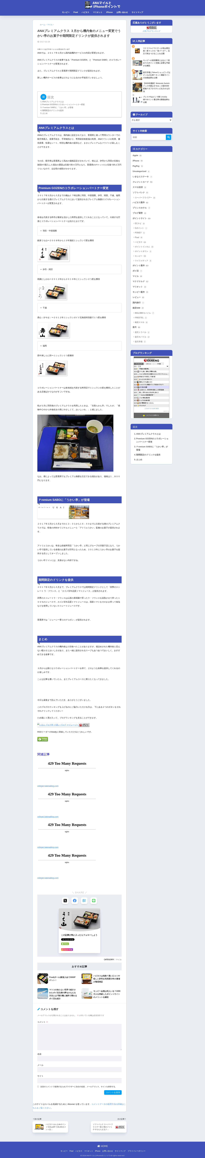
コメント (42, 1022)
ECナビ (139, 223)
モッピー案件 (140, 292)
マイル (119, 959)
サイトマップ (137, 12)
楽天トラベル (142, 332)
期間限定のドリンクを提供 (53, 110)
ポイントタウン (143, 251)
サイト (40, 1076)
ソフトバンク (140, 192)
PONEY (139, 233)
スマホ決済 (139, 187)
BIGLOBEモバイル (144, 313)
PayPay (138, 166)
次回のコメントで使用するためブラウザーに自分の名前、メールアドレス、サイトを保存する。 (78, 1087)
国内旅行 (138, 302)
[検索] (168, 137)
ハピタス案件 (140, 202)
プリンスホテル (141, 208)
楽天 (136, 327)
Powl (75, 12)
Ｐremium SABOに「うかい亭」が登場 (57, 107)
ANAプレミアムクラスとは (53, 102)
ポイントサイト (141, 218)
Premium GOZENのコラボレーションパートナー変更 (63, 104)
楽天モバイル (142, 337)
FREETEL (140, 318)
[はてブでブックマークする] (84, 900)
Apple (137, 155)
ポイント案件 (140, 265)
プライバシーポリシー (136, 1151)
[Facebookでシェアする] (74, 900)
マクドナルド (140, 281)
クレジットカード (142, 182)
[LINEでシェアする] (93, 900)
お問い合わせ (122, 12)
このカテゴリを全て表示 (151, 408)
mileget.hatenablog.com (47, 786)
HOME (104, 1146)
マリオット (97, 12)
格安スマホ (141, 322)
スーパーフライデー (145, 198)
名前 (39, 1054)
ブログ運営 (139, 213)
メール (40, 1065)
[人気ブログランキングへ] (84, 725)
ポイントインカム (144, 247)
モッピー (66, 12)
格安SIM (138, 308)
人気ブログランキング (151, 31)
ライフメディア (143, 261)
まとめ (45, 113)
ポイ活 (137, 271)
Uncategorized (141, 171)
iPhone (109, 12)
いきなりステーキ (142, 177)
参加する (166, 411)
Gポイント (140, 228)
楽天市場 (140, 342)
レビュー (138, 297)
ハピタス (85, 12)
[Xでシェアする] (65, 900)
